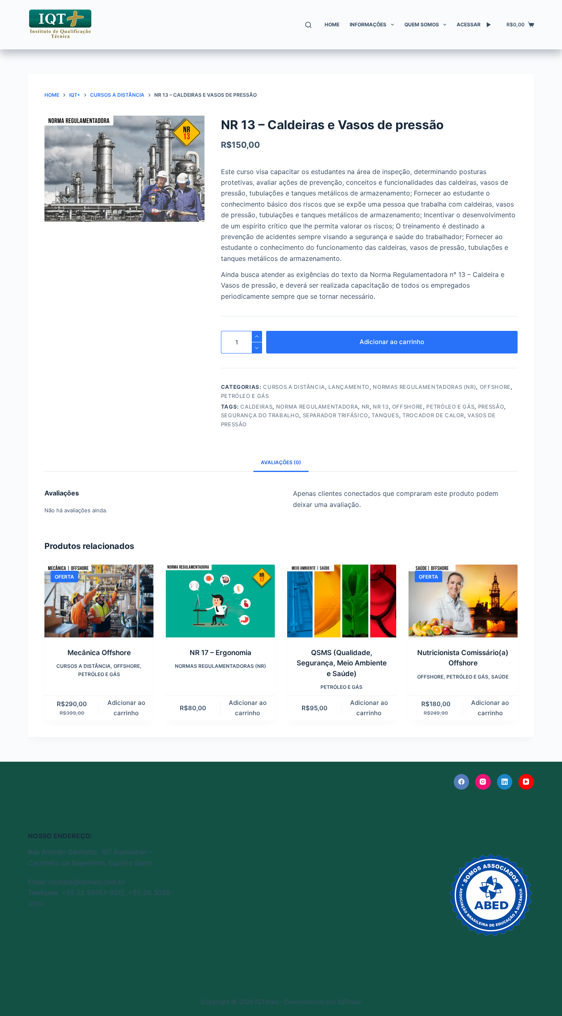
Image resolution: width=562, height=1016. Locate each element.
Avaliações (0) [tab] (281, 462)
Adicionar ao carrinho (392, 342)
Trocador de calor (433, 415)
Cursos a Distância (294, 387)
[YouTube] (526, 782)
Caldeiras (256, 406)
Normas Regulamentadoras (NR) (424, 387)
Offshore (495, 387)
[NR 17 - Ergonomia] (220, 601)
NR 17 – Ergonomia (220, 653)
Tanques (385, 415)
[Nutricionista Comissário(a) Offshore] (463, 601)
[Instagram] (483, 782)
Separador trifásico (335, 415)
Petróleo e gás (450, 406)
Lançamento (348, 387)
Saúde (500, 677)
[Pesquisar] (308, 25)
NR (365, 406)
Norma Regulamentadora (317, 406)
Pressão (491, 406)
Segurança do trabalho (260, 415)
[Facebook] (461, 782)
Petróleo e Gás (245, 396)
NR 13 (380, 406)
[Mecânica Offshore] (98, 601)
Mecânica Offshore (99, 653)
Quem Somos (421, 24)
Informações (368, 24)
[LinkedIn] (505, 782)
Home (332, 24)
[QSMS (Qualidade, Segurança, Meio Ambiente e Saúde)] (341, 601)
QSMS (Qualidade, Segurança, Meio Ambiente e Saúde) (342, 663)
